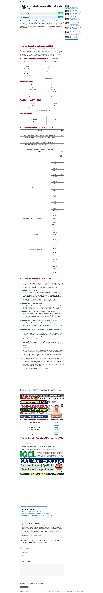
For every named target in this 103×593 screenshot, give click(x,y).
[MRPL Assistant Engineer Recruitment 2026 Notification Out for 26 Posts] (67, 28)
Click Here (56, 422)
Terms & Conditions (70, 591)
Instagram (27, 535)
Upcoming (77, 2)
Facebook (39, 535)
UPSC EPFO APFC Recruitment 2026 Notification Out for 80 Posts (71, 38)
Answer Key (66, 2)
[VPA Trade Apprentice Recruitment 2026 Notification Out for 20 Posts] (67, 6)
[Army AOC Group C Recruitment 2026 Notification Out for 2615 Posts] (67, 23)
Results (60, 2)
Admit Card (54, 2)
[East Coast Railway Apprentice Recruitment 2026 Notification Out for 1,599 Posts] (67, 19)
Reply (22, 555)
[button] (81, 2)
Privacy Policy (62, 591)
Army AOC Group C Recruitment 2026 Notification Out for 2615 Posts (72, 24)
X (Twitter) (35, 535)
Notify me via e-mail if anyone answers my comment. (32, 583)
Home (42, 2)
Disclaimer (57, 591)
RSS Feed (81, 591)
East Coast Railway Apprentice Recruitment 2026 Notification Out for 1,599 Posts (73, 19)
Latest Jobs (48, 2)
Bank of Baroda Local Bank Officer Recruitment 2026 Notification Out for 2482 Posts (73, 33)
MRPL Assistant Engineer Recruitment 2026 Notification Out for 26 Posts (37, 517)
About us (48, 591)
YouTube (30, 535)
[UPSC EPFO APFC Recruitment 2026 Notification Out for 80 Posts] (67, 37)
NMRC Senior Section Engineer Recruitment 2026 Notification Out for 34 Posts (38, 515)
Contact (52, 591)
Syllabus (71, 2)
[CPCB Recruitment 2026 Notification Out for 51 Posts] (67, 11)
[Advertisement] (42, 37)
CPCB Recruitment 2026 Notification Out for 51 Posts (33, 511)
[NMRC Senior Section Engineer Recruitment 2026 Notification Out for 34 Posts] (67, 14)
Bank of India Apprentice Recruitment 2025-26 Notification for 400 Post (34, 506)
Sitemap (76, 591)
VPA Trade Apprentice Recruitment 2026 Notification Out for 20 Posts (36, 513)
